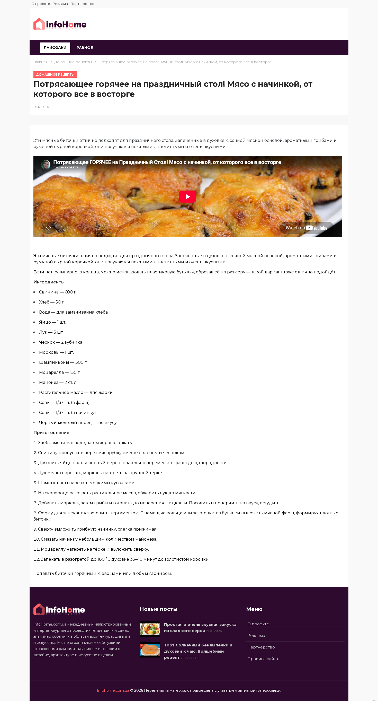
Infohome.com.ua (113, 690)
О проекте (40, 4)
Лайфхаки (55, 47)
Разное (85, 47)
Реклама (60, 4)
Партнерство (82, 4)
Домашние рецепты (55, 74)
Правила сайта (262, 658)
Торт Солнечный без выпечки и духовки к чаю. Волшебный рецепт (198, 651)
